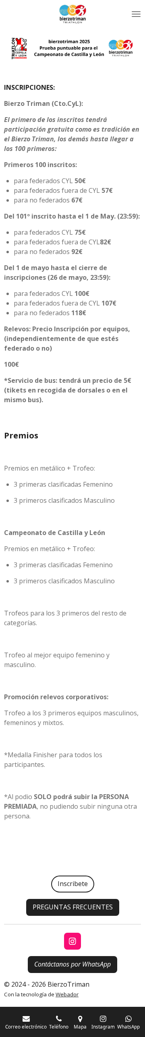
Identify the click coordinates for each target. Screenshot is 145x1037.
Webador (67, 994)
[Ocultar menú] (136, 14)
